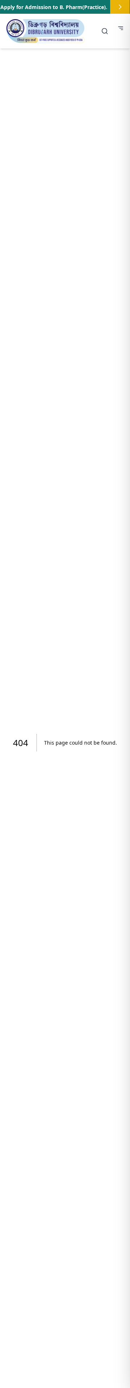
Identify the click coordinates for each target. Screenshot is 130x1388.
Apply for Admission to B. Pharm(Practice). (53, 7)
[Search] (104, 31)
